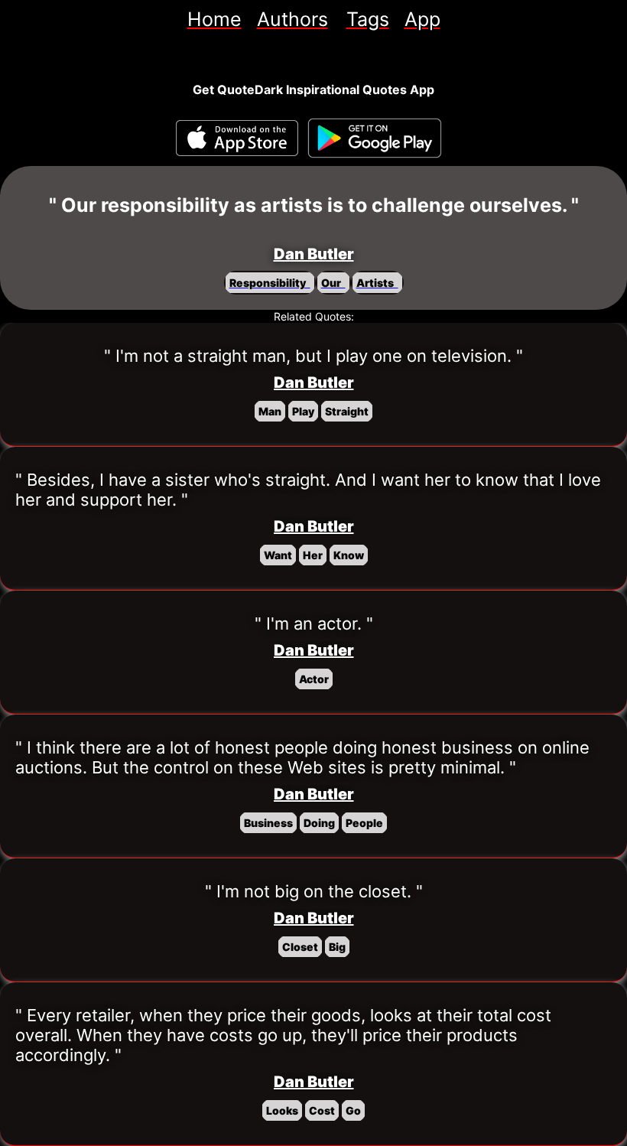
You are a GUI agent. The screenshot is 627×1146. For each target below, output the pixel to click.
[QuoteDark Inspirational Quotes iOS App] (237, 138)
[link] (214, 19)
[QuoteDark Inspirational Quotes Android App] (374, 138)
